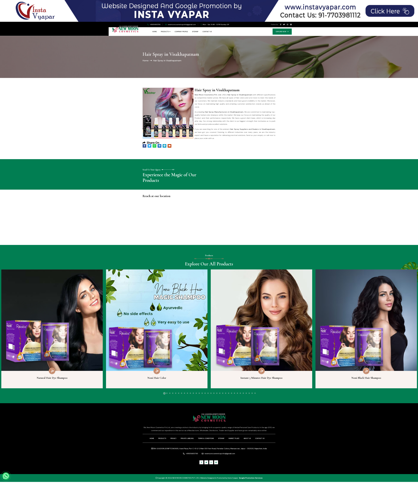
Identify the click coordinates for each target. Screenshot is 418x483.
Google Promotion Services (251, 478)
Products (165, 32)
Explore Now (281, 32)
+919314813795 (155, 24)
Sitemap (195, 32)
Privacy (173, 438)
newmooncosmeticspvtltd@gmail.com (182, 24)
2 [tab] (167, 393)
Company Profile (181, 32)
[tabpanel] (156, 328)
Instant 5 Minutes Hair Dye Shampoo (157, 377)
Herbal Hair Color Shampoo (366, 377)
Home (154, 32)
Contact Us (207, 32)
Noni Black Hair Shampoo (261, 377)
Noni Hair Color (52, 377)
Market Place (234, 438)
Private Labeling (187, 438)
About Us (247, 438)
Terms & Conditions (206, 438)
